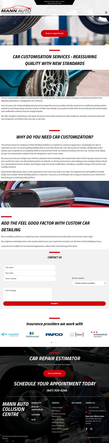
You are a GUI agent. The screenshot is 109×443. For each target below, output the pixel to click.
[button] (106, 12)
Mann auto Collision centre (15, 409)
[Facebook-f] (86, 429)
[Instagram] (91, 429)
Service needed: (78, 278)
